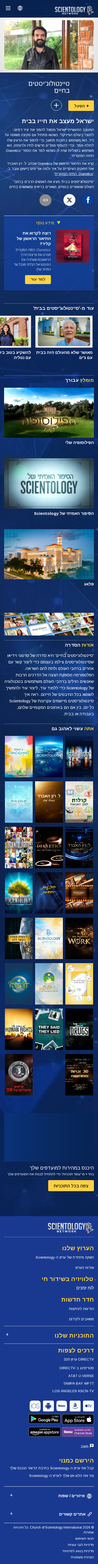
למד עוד (37, 279)
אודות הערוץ (84, 1268)
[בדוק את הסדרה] (79, 756)
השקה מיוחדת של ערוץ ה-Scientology (65, 1257)
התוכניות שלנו (74, 1335)
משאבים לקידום (81, 1319)
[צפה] (19, 802)
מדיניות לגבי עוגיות (81, 1545)
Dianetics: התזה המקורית (74, 174)
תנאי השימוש (84, 1538)
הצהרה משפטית (82, 1557)
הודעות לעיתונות (81, 1309)
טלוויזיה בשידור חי (67, 1279)
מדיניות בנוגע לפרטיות (78, 1551)
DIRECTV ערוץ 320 (79, 1359)
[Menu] (8, 8)
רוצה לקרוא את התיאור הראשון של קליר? (34, 238)
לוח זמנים (85, 1288)
